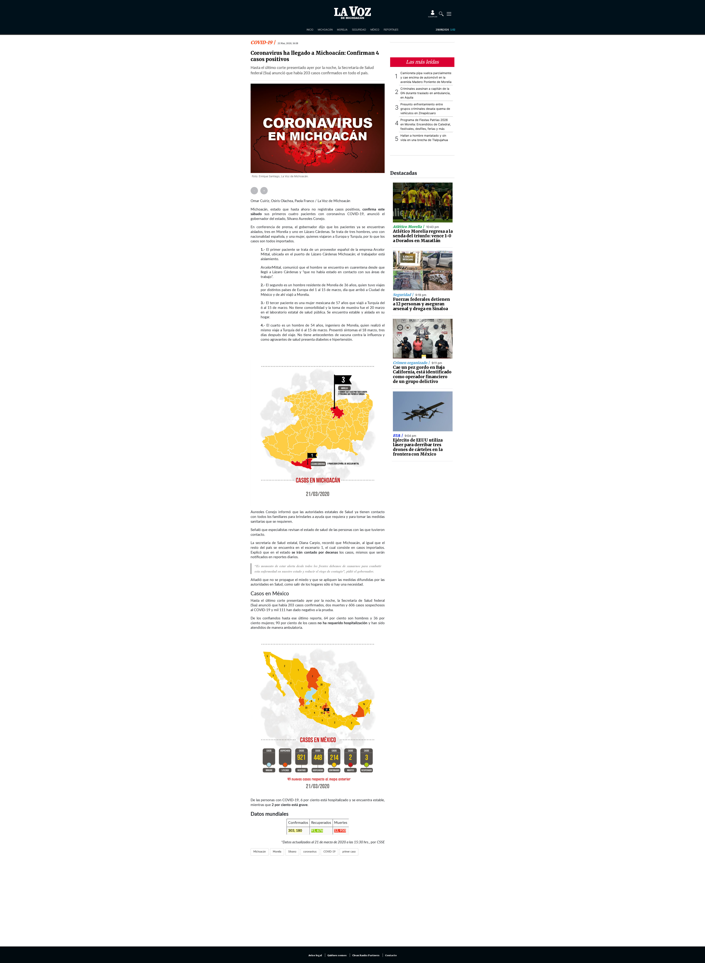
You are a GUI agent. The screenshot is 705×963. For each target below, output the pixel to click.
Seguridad (359, 29)
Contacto (391, 955)
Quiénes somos (337, 955)
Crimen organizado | (412, 363)
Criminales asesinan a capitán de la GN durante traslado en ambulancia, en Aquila (425, 93)
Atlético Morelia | (409, 226)
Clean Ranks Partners (365, 955)
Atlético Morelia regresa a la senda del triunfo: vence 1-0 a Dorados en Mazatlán (423, 236)
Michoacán (325, 29)
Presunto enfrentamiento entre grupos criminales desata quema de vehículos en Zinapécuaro (425, 108)
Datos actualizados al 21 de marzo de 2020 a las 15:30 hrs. (326, 842)
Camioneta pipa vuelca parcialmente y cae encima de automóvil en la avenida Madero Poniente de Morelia (425, 77)
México (374, 29)
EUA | (398, 435)
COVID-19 (262, 42)
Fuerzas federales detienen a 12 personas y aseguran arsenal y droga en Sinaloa (421, 304)
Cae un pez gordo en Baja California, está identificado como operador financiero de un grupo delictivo (422, 374)
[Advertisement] (318, 903)
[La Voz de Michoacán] (352, 12)
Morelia (342, 29)
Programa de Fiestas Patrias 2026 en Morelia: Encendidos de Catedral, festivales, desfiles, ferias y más (425, 124)
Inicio (310, 29)
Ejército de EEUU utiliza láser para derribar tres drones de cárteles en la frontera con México (417, 447)
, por (373, 842)
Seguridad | (403, 295)
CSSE (381, 842)
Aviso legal (315, 955)
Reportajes (391, 29)
